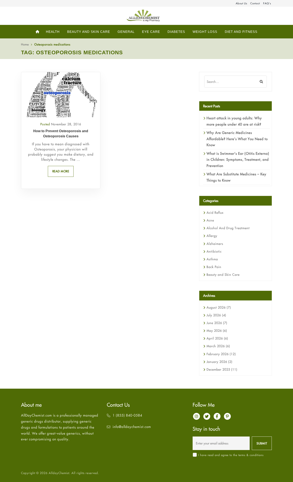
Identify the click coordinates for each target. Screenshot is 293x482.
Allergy (212, 236)
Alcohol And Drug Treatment (228, 228)
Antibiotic (214, 251)
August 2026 (219, 307)
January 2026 (219, 362)
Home (25, 44)
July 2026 (216, 315)
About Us (241, 3)
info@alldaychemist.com (132, 426)
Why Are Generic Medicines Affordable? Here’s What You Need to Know (237, 138)
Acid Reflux (215, 213)
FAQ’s (267, 3)
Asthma (212, 259)
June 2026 (217, 323)
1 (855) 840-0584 (127, 415)
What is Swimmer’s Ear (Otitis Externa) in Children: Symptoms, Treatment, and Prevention (238, 159)
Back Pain (214, 267)
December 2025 (222, 369)
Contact (255, 3)
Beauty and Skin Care (223, 275)
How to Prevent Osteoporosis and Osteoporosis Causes (60, 133)
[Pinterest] (227, 416)
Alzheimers (215, 244)
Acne (210, 220)
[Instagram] (196, 416)
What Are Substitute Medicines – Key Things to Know (236, 177)
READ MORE (60, 171)
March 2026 (218, 346)
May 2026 (217, 331)
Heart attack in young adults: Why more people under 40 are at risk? (234, 121)
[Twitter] (207, 416)
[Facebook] (217, 416)
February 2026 (221, 354)
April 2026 (217, 338)
